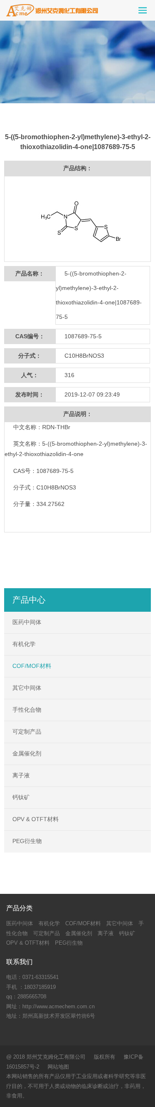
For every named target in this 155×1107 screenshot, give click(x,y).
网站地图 (58, 1067)
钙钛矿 (21, 797)
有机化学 (24, 644)
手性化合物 (26, 709)
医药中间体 (26, 622)
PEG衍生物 (27, 841)
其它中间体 (26, 687)
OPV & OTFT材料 (35, 819)
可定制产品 (26, 731)
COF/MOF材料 (31, 666)
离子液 (21, 775)
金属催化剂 (26, 753)
